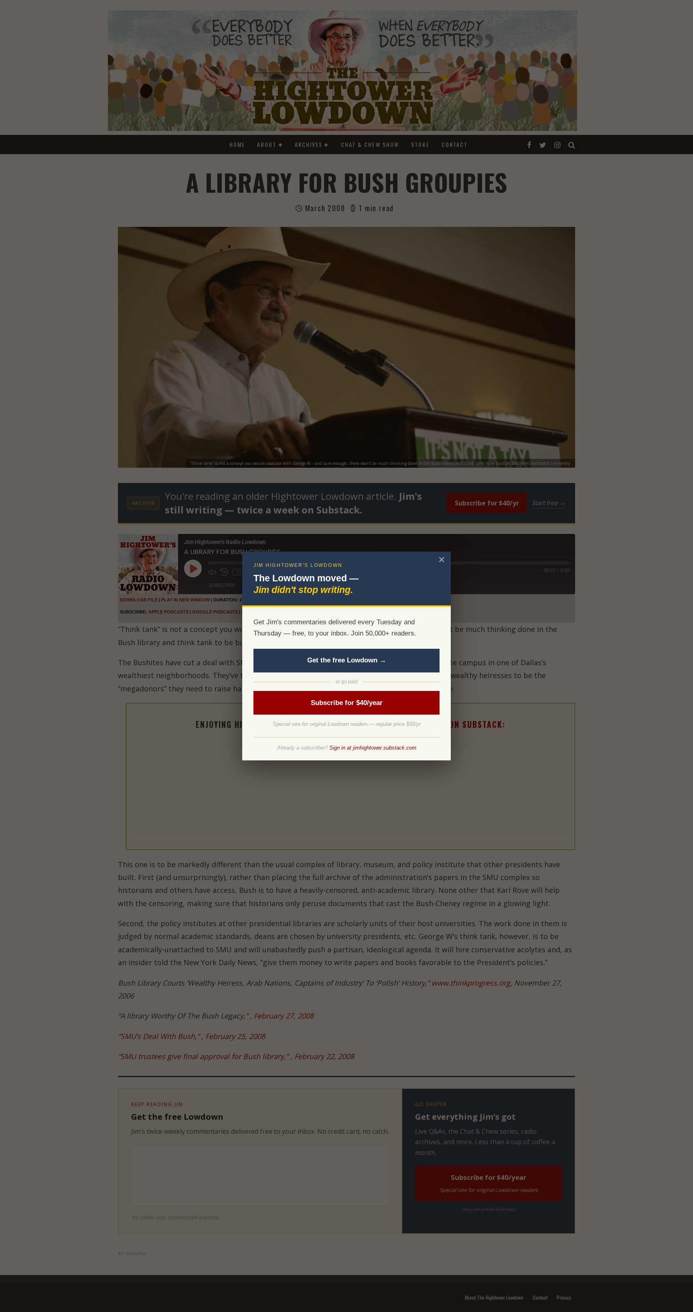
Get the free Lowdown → (346, 660)
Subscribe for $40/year (347, 703)
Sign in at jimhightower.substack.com (372, 748)
